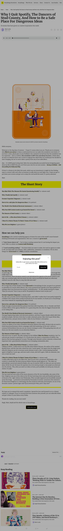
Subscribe (43, 267)
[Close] (48, 257)
